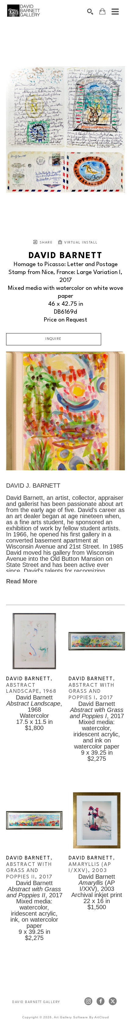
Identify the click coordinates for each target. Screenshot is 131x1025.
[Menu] (115, 12)
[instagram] (88, 1001)
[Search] (90, 12)
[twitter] (113, 1001)
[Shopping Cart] (102, 11)
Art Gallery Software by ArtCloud (81, 1017)
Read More (21, 581)
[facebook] (100, 1001)
